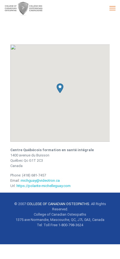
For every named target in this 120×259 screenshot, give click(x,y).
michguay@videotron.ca (40, 180)
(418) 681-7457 (34, 175)
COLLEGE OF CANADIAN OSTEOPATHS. (58, 204)
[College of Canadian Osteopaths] (23, 8)
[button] (60, 88)
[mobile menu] (112, 8)
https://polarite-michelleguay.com (43, 186)
